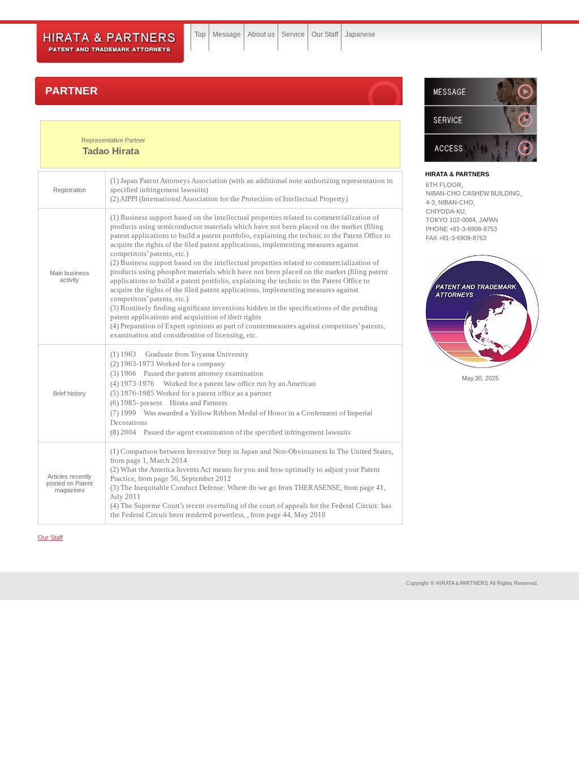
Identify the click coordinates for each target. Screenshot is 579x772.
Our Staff (50, 537)
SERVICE (480, 120)
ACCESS (480, 148)
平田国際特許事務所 (120, 44)
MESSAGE (480, 91)
